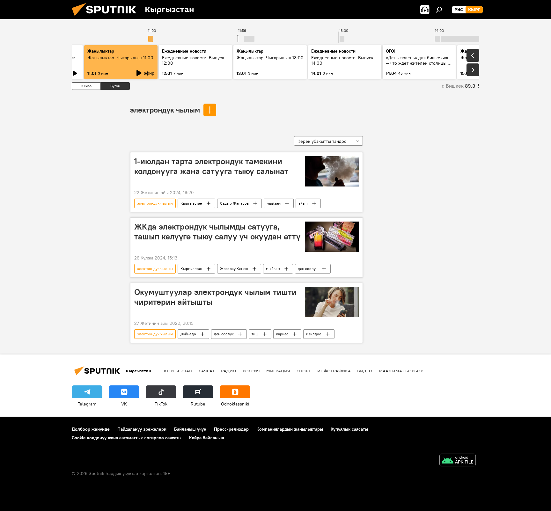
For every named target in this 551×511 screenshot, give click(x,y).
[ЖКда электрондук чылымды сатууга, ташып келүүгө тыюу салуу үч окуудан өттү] (332, 237)
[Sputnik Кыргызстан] (106, 17)
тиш (255, 334)
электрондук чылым (165, 109)
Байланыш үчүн (190, 429)
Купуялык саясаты (349, 429)
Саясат (207, 371)
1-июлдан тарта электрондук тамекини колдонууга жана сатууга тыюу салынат (211, 166)
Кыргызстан (191, 203)
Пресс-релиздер (231, 429)
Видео (364, 371)
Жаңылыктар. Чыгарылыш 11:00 (120, 58)
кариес (282, 334)
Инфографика (334, 371)
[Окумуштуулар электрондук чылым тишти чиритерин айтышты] (332, 302)
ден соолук (308, 268)
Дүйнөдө (188, 334)
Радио (228, 371)
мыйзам (274, 203)
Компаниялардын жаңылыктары (289, 429)
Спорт (304, 371)
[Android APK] (457, 461)
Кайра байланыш (206, 438)
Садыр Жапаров (234, 203)
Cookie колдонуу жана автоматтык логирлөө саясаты (126, 438)
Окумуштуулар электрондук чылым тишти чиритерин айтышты (215, 297)
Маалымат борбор (401, 371)
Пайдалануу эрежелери (141, 429)
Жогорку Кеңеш (234, 268)
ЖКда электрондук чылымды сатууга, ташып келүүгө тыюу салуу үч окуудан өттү (217, 232)
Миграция (278, 371)
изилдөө (313, 334)
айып (303, 203)
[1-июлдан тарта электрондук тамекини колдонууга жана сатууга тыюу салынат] (332, 171)
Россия (251, 371)
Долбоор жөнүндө (91, 429)
